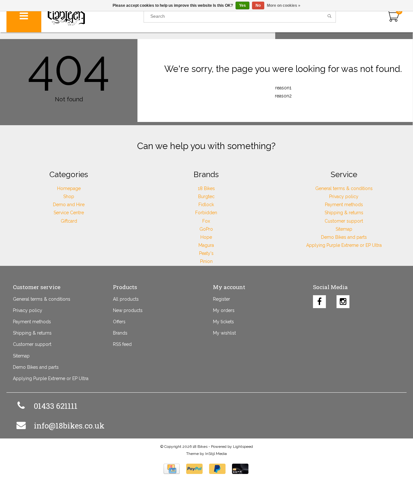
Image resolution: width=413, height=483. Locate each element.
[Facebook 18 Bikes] (319, 300)
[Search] (329, 16)
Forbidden (206, 212)
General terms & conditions (344, 188)
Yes (242, 5)
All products (126, 299)
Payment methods (344, 204)
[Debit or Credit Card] (240, 469)
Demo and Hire (69, 204)
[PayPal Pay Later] (217, 469)
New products (128, 310)
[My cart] (393, 16)
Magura (206, 245)
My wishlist (224, 333)
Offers (119, 321)
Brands (120, 333)
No (258, 5)
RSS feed (122, 344)
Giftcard (69, 221)
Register (221, 299)
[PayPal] (194, 469)
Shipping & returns (344, 212)
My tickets (223, 321)
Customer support (344, 221)
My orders (224, 310)
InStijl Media (216, 453)
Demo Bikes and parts (344, 237)
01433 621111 (55, 406)
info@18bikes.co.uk (69, 425)
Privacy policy (343, 196)
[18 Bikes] (92, 16)
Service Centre (69, 212)
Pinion (206, 261)
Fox (206, 221)
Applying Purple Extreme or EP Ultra (344, 245)
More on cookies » (283, 5)
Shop (68, 196)
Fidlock (206, 204)
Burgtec (206, 196)
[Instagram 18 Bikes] (343, 300)
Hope (206, 237)
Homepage (69, 188)
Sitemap (344, 229)
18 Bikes (206, 188)
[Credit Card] (172, 469)
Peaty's (206, 253)
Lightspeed (243, 446)
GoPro (206, 229)
